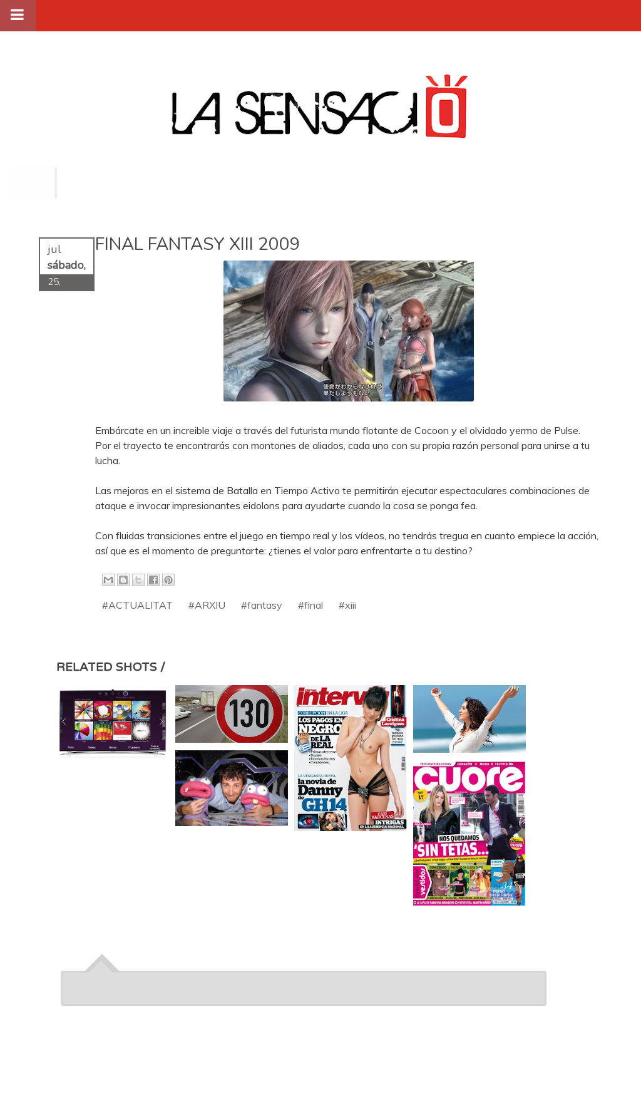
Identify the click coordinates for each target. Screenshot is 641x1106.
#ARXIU (206, 605)
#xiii (347, 605)
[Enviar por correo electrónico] (108, 580)
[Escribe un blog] (123, 580)
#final (310, 605)
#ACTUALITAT (137, 605)
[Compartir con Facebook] (153, 580)
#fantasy (261, 605)
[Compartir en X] (138, 580)
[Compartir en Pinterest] (168, 580)
